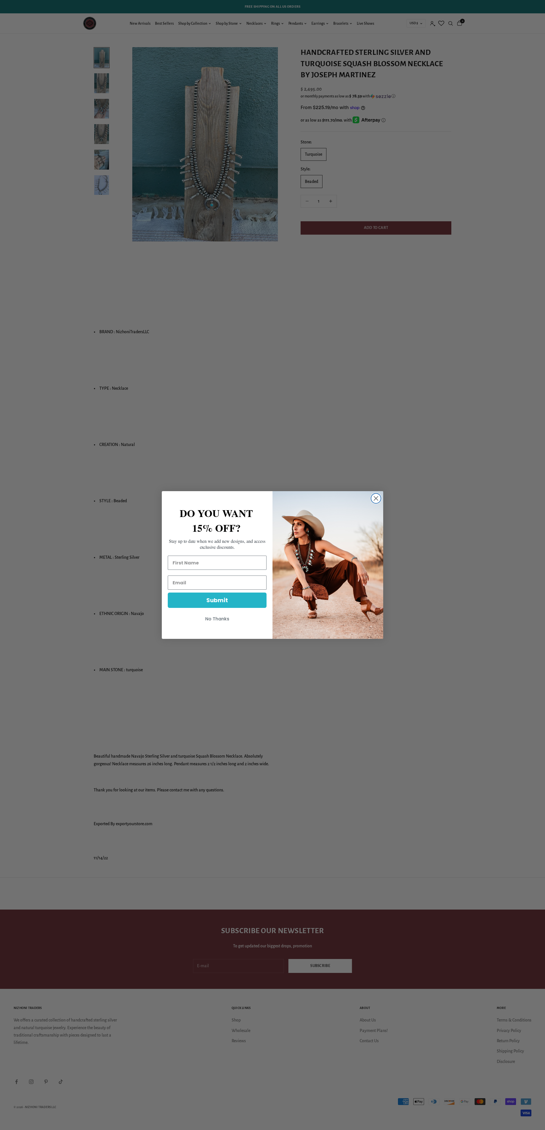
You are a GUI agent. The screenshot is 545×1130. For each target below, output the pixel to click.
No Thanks (217, 619)
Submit (217, 600)
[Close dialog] (376, 498)
